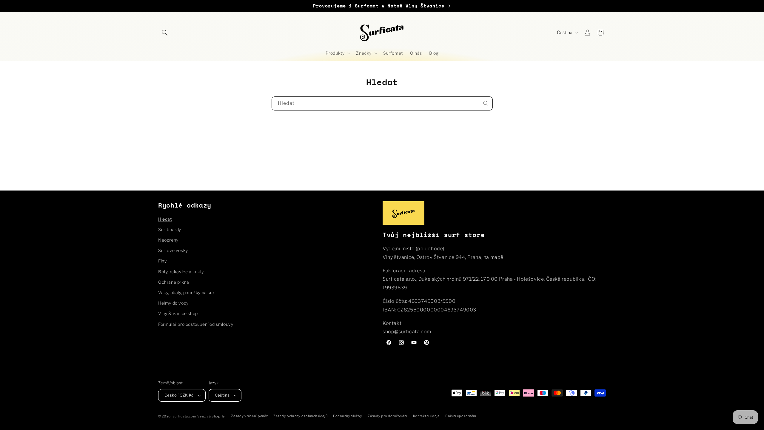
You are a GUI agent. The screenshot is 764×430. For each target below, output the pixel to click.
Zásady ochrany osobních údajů (300, 416)
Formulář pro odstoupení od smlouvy (195, 324)
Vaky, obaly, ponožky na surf (187, 292)
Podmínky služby (347, 416)
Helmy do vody (173, 302)
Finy (162, 260)
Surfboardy (169, 229)
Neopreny (168, 239)
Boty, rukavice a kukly (181, 271)
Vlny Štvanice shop (178, 313)
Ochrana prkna (173, 282)
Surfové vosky (173, 250)
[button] (164, 32)
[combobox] (382, 103)
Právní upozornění (460, 416)
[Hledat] (485, 103)
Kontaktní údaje (426, 416)
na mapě (493, 257)
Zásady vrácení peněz (249, 416)
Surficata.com (184, 416)
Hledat (165, 219)
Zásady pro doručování (387, 416)
